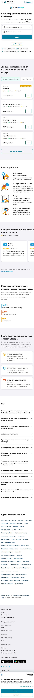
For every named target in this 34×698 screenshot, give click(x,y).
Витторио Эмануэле (7, 552)
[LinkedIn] (9, 666)
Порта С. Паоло (16, 539)
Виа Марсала (25, 580)
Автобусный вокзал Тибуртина (20, 568)
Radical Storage (5, 595)
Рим (3, 597)
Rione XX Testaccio (21, 574)
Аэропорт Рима (19, 583)
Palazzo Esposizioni (6, 558)
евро (2, 571)
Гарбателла (4, 564)
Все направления (6, 638)
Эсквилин (25, 539)
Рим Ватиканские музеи (8, 542)
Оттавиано (4, 548)
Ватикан (20, 520)
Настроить (16, 695)
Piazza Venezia (14, 548)
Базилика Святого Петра (8, 561)
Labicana (19, 555)
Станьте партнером (7, 617)
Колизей (15, 526)
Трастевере (28, 520)
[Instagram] (6, 666)
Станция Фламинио (7, 583)
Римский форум (5, 529)
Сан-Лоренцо (5, 577)
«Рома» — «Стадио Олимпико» (10, 545)
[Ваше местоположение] (30, 27)
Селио (23, 577)
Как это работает (6, 625)
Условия (3, 648)
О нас (3, 612)
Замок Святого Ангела (16, 523)
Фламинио (18, 552)
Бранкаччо (26, 561)
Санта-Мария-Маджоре (8, 555)
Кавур (19, 561)
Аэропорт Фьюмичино (7, 574)
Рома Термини (5, 520)
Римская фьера (15, 577)
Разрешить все (17, 691)
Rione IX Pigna (25, 545)
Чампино (8, 571)
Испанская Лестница (21, 533)
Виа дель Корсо (18, 558)
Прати (14, 529)
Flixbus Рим (4, 580)
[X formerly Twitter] (4, 666)
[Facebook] (1, 666)
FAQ (2, 627)
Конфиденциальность (8, 650)
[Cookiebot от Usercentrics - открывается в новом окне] (26, 675)
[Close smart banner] (2, 2)
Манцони (15, 571)
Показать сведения (25, 686)
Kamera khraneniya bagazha (21, 595)
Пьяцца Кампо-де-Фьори (8, 536)
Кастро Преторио (26, 564)
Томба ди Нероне (14, 580)
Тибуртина (4, 523)
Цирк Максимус (14, 564)
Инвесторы (4, 615)
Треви (26, 523)
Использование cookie (8, 653)
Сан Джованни (5, 539)
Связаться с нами (6, 630)
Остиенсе (20, 529)
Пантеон (14, 520)
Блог (2, 640)
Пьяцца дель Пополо (7, 533)
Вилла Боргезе (5, 568)
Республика (21, 536)
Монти (22, 526)
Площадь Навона (6, 526)
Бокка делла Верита (26, 548)
